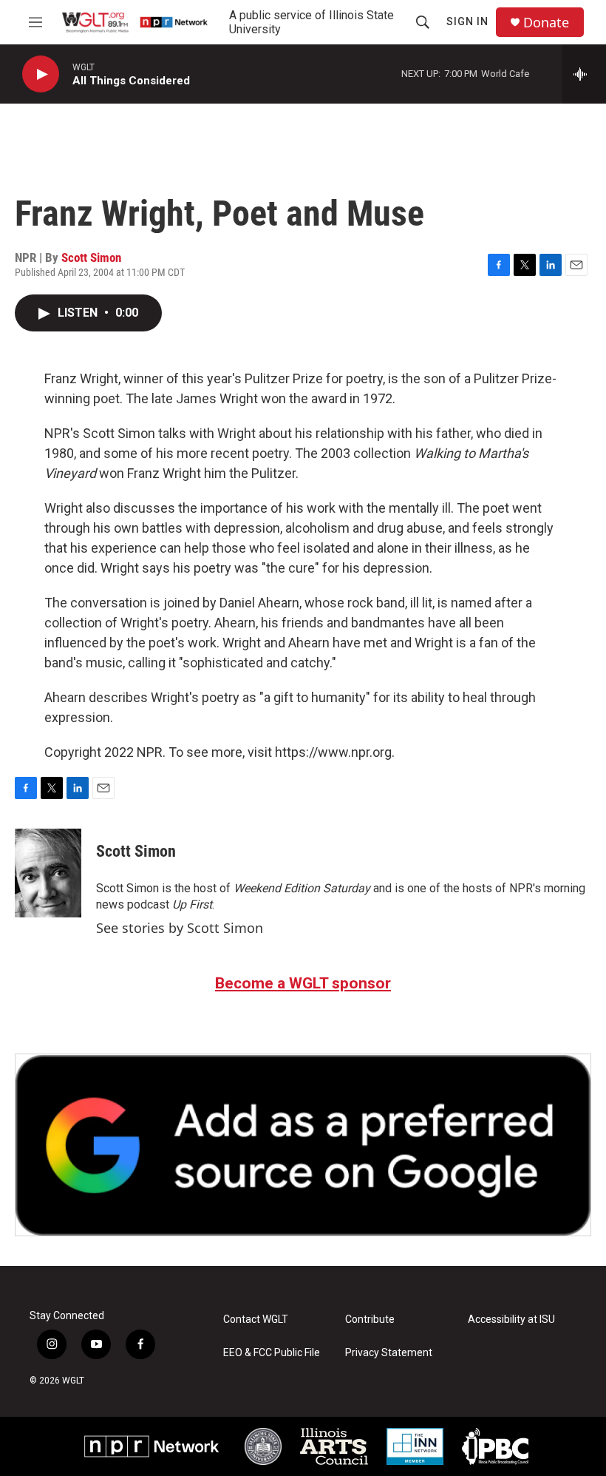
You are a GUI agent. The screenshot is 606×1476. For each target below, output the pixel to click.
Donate (546, 22)
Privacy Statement (388, 1352)
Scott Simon (91, 257)
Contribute (370, 1319)
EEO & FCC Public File (271, 1352)
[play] (40, 74)
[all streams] (584, 74)
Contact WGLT (255, 1319)
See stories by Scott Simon (179, 928)
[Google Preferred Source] (303, 1145)
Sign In (467, 21)
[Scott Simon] (48, 873)
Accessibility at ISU (511, 1319)
